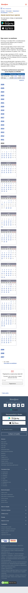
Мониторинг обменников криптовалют (9, 465)
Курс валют (3, 441)
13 (6, 153)
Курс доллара (4, 443)
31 (6, 191)
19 (4, 155)
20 (6, 155)
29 (10, 157)
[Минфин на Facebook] (5, 405)
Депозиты (3, 455)
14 (8, 153)
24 (6, 172)
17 (6, 170)
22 (10, 155)
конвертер (21, 80)
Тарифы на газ (4, 457)
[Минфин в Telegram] (9, 405)
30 (4, 191)
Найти (23, 429)
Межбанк (3, 453)
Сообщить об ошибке (14, 434)
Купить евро (4, 500)
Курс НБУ (3, 447)
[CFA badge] (21, 541)
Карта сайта (5, 393)
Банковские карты (5, 449)
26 (4, 157)
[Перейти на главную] (4, 4)
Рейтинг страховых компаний (7, 530)
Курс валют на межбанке (10, 363)
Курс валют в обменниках (7, 494)
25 (2, 157)
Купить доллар (4, 498)
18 (2, 155)
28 (8, 157)
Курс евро (3, 445)
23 (4, 172)
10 (6, 168)
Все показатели (7, 8)
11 (2, 153)
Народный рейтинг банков (7, 463)
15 (10, 153)
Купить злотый (4, 502)
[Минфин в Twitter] (14, 405)
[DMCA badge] (14, 583)
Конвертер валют (5, 459)
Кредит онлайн (4, 461)
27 (6, 157)
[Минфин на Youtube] (22, 405)
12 (4, 153)
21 (8, 155)
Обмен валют (4, 492)
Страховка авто (4, 532)
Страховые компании (6, 534)
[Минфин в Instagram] (18, 405)
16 (4, 170)
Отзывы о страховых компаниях (8, 528)
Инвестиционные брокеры (7, 451)
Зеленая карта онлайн (6, 526)
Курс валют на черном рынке (7, 496)
